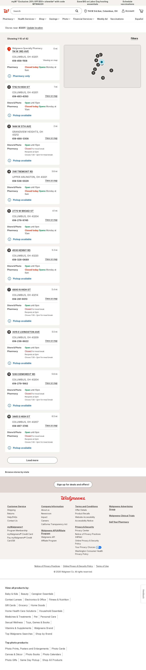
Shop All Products (52, 660)
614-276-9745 (20, 220)
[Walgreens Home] (6, 11)
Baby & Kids (11, 593)
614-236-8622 (20, 341)
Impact (44, 517)
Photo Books (33, 654)
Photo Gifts (11, 660)
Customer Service (16, 506)
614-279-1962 (20, 383)
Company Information (52, 506)
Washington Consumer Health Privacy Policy (89, 552)
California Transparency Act (54, 524)
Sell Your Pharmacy (119, 522)
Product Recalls (82, 513)
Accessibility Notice (84, 520)
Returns (10, 513)
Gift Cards (10, 605)
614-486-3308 (20, 138)
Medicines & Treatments (18, 616)
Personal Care (48, 616)
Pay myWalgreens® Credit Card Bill (19, 539)
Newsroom (46, 513)
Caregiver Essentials (42, 593)
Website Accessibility (85, 517)
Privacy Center (82, 530)
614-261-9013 (19, 299)
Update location (35, 28)
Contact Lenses (13, 599)
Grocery (23, 605)
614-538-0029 (20, 181)
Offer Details (81, 510)
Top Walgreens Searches (19, 633)
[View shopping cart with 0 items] (141, 11)
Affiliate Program (49, 540)
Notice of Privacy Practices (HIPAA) (88, 535)
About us (45, 510)
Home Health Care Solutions (20, 611)
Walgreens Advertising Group (121, 508)
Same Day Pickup (29, 660)
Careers (45, 520)
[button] (128, 11)
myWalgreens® (15, 527)
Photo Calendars (52, 654)
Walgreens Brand (43, 628)
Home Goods (38, 605)
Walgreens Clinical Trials (122, 515)
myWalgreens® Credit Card (20, 534)
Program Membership (17, 530)
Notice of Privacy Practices (47, 566)
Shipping (11, 510)
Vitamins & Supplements (18, 628)
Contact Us (12, 520)
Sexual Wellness (14, 622)
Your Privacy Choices (85, 547)
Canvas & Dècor (14, 654)
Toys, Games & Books (38, 622)
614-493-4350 (20, 96)
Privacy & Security (84, 527)
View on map (51, 96)
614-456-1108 (19, 60)
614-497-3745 (20, 425)
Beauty (25, 593)
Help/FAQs (12, 517)
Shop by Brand (44, 633)
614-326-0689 (20, 259)
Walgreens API (48, 537)
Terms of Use (102, 566)
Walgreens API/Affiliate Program (53, 532)
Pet (35, 616)
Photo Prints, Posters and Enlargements (27, 648)
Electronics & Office (35, 599)
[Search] (78, 11)
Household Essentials (50, 611)
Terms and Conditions (86, 506)
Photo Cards (58, 648)
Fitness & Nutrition (59, 599)
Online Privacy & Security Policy (87, 542)
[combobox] (43, 11)
